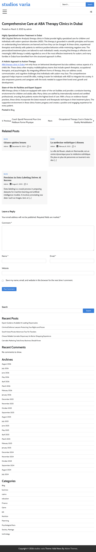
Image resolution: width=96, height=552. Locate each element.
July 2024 (5, 474)
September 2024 (8, 465)
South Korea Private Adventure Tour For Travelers (19, 332)
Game (4, 507)
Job (3, 512)
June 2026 (5, 373)
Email (53, 256)
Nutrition (5, 516)
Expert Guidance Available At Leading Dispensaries (20, 323)
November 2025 (8, 404)
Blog (12, 110)
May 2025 (5, 430)
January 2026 (6, 395)
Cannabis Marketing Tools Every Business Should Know (21, 340)
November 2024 (8, 457)
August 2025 (6, 417)
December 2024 (8, 452)
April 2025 (5, 435)
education (5, 499)
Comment (7, 223)
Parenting (5, 521)
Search (5, 307)
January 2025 (6, 448)
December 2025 (8, 399)
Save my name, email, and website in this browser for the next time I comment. (39, 280)
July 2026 (5, 368)
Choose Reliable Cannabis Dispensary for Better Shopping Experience (26, 336)
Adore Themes (71, 548)
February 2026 (7, 390)
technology (6, 534)
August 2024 (6, 470)
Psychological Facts (8, 525)
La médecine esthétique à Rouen (67, 142)
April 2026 (5, 381)
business (5, 490)
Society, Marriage (8, 530)
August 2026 (6, 364)
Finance (5, 503)
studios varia (16, 4)
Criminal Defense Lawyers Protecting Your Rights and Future (23, 327)
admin (29, 29)
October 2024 (7, 461)
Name (5, 256)
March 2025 (6, 439)
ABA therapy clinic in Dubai (13, 64)
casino (4, 494)
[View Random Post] (91, 12)
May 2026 (5, 377)
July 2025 (5, 421)
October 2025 (7, 408)
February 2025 (7, 443)
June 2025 (5, 426)
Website (5, 268)
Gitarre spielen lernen (15, 142)
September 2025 (8, 412)
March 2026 (6, 386)
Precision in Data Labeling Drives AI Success (22, 179)
